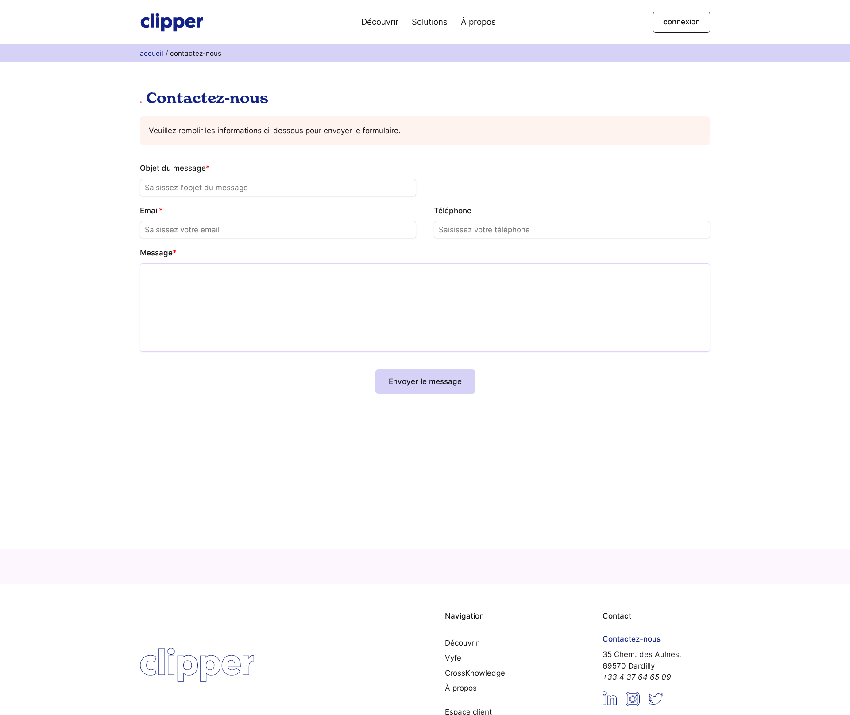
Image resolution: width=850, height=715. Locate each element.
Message (158, 252)
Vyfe (453, 657)
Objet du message (175, 168)
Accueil (151, 53)
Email (151, 210)
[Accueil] (172, 21)
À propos (478, 22)
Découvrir (379, 22)
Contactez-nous (632, 638)
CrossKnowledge (475, 673)
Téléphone (452, 210)
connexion (681, 21)
